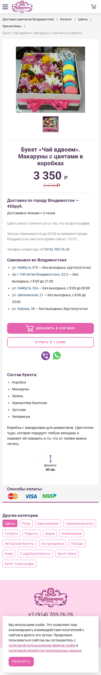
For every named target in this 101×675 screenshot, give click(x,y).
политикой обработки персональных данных (45, 650)
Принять (21, 661)
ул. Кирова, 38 (23, 309)
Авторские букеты (19, 544)
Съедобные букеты (35, 554)
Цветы (10, 523)
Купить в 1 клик (50, 342)
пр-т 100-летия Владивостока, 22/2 (40, 274)
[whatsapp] (56, 355)
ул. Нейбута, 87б (25, 267)
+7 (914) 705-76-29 (54, 249)
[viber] (45, 355)
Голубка (11, 533)
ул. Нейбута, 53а (25, 288)
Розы (26, 523)
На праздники (52, 544)
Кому (9, 554)
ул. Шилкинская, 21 (27, 295)
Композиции (72, 533)
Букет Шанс (67, 554)
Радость (31, 533)
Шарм (50, 533)
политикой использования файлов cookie (42, 645)
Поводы (77, 544)
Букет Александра (19, 564)
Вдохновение (48, 523)
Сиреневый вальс (79, 523)
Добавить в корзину (55, 328)
